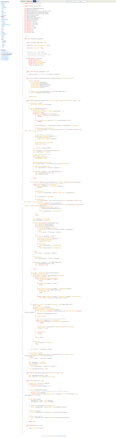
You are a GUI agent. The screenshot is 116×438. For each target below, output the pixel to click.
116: (23, 155)
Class (34, 1)
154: (23, 208)
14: (23, 20)
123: (23, 165)
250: (23, 336)
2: (23, 4)
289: (23, 388)
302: (23, 407)
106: (23, 142)
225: (23, 301)
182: (23, 245)
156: (23, 211)
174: (23, 234)
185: (23, 249)
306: (23, 412)
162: (23, 218)
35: (23, 47)
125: (23, 167)
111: (23, 149)
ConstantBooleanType (5, 55)
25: (23, 34)
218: (23, 292)
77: (23, 103)
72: (23, 96)
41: (23, 55)
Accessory (4, 40)
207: (23, 278)
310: (23, 417)
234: (23, 314)
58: (23, 78)
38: (23, 51)
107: (23, 144)
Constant (4, 41)
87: (23, 116)
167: (23, 225)
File (2, 27)
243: (23, 326)
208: (23, 279)
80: (23, 107)
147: (23, 196)
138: (23, 184)
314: (23, 422)
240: (23, 322)
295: (23, 397)
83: (23, 111)
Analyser (3, 18)
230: (23, 308)
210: (23, 282)
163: (23, 220)
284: (23, 381)
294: (23, 396)
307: (23, 413)
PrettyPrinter (3, 15)
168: (23, 226)
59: (23, 79)
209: (23, 280)
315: (23, 424)
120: (23, 161)
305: (23, 410)
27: (23, 37)
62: (23, 83)
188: (23, 253)
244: (23, 328)
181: (23, 243)
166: (23, 224)
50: (23, 67)
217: (23, 291)
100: (23, 134)
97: (23, 129)
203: (23, 272)
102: (23, 137)
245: (23, 329)
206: (23, 276)
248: (23, 333)
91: (23, 121)
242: (23, 325)
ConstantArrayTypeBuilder (6, 54)
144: (23, 192)
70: (23, 94)
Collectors (3, 21)
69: (23, 92)
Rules (2, 36)
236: (23, 317)
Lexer (2, 10)
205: (23, 275)
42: (23, 57)
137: (23, 183)
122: (23, 163)
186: (23, 250)
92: (23, 122)
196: (23, 263)
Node (2, 11)
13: (23, 19)
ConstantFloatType (4, 57)
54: (23, 73)
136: (23, 182)
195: (23, 262)
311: (23, 418)
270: (23, 363)
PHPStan (2, 16)
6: (23, 9)
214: (23, 287)
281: (23, 378)
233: (23, 313)
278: (23, 374)
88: (23, 117)
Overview (23, 1)
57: (23, 76)
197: (23, 264)
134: (23, 179)
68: (23, 91)
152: (23, 204)
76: (23, 101)
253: (23, 339)
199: (23, 267)
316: (23, 425)
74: (23, 99)
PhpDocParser (4, 33)
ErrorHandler (3, 7)
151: (23, 203)
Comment (3, 6)
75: (23, 100)
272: (23, 366)
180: (23, 242)
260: (23, 349)
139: (23, 186)
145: (23, 193)
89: (23, 118)
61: (23, 82)
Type (2, 39)
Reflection (3, 35)
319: (23, 429)
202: (23, 271)
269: (23, 362)
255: (23, 342)
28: (23, 38)
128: (23, 171)
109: (23, 146)
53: (23, 71)
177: (23, 238)
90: (23, 120)
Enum (3, 42)
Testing (2, 37)
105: (23, 141)
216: (23, 289)
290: (23, 389)
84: (23, 112)
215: (23, 288)
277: (23, 372)
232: (23, 310)
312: (23, 420)
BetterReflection (4, 19)
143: (23, 191)
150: (23, 200)
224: (23, 300)
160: (23, 216)
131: (23, 175)
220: (23, 295)
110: (23, 147)
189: (23, 254)
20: (23, 28)
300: (23, 404)
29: (23, 40)
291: (23, 391)
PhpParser (3, 3)
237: (23, 318)
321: (23, 431)
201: (23, 270)
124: (23, 166)
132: (23, 176)
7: (23, 11)
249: (23, 334)
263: (23, 353)
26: (23, 36)
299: (23, 403)
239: (23, 321)
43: (23, 58)
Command (3, 23)
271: (23, 364)
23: (23, 32)
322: (23, 433)
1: (23, 3)
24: (23, 33)
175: (23, 236)
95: (23, 126)
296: (23, 399)
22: (23, 30)
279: (23, 375)
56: (23, 75)
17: (23, 24)
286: (23, 384)
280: (23, 376)
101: (23, 136)
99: (23, 133)
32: (23, 44)
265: (23, 357)
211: (23, 283)
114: (23, 153)
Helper (3, 45)
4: (23, 7)
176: (23, 237)
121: (23, 162)
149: (23, 199)
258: (23, 346)
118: (23, 158)
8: (23, 12)
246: (23, 330)
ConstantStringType (4, 59)
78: (23, 104)
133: (23, 178)
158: (23, 213)
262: (23, 351)
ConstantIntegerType (5, 58)
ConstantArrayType (4, 51)
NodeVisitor (3, 12)
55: (23, 74)
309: (23, 416)
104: (23, 140)
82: (23, 109)
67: (23, 90)
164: (23, 221)
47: (23, 63)
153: (23, 207)
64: (23, 86)
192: (23, 258)
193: (23, 259)
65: (23, 87)
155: (23, 209)
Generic (3, 44)
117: (23, 157)
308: (23, 414)
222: (23, 297)
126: (23, 168)
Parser (2, 14)
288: (23, 387)
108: (23, 145)
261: (23, 350)
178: (23, 239)
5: (23, 8)
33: (23, 45)
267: (23, 359)
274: (23, 368)
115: (23, 154)
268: (23, 360)
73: (23, 97)
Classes (3, 20)
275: (23, 370)
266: (23, 358)
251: (23, 337)
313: (23, 421)
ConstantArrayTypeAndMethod (7, 53)
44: (23, 59)
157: (23, 212)
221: (23, 296)
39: (23, 53)
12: (23, 17)
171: (23, 230)
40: (23, 54)
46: (23, 62)
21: (23, 29)
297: (23, 400)
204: (23, 274)
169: (23, 228)
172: (23, 232)
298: (23, 401)
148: (23, 197)
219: (23, 293)
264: (23, 354)
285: (23, 383)
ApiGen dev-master (62, 436)
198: (23, 266)
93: (23, 124)
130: (23, 174)
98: (23, 132)
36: (23, 49)
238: (23, 320)
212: (23, 284)
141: (23, 188)
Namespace (29, 1)
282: (23, 379)
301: (23, 405)
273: (23, 367)
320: (23, 430)
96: (23, 128)
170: (23, 229)
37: (23, 50)
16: (23, 23)
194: (23, 261)
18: (23, 25)
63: (23, 84)
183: (23, 246)
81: (23, 108)
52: (23, 70)
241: (23, 324)
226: (23, 303)
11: (23, 16)
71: (23, 95)
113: (23, 151)
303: (23, 408)
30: (23, 41)
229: (23, 307)
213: (23, 286)
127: (23, 170)
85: (23, 113)
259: (23, 347)
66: (23, 88)
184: (23, 247)
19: (23, 26)
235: (23, 316)
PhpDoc (3, 32)
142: (23, 190)
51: (23, 69)
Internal (2, 8)
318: (23, 428)
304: (23, 409)
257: (23, 345)
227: (23, 304)
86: (23, 115)
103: (23, 138)
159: (23, 215)
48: (23, 65)
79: (23, 105)
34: (23, 46)
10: (23, 15)
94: (23, 125)
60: (23, 80)
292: (23, 392)
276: (23, 371)
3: (23, 5)
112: (23, 150)
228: (23, 305)
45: (23, 61)
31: (23, 42)
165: (23, 222)
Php (2, 31)
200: (23, 268)
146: (23, 195)
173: (23, 233)
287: (23, 385)
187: (23, 251)
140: (23, 187)
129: (23, 172)
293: (23, 393)
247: (23, 332)
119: (23, 159)
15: (23, 21)
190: (23, 255)
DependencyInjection (5, 24)
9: (23, 13)
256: (23, 343)
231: (23, 309)
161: (23, 217)
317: (23, 426)
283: (23, 380)
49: (23, 66)
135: (23, 180)
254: (23, 341)
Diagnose (3, 25)
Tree (38, 1)
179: (23, 241)
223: (23, 299)
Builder (2, 4)
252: (23, 338)
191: (23, 257)
